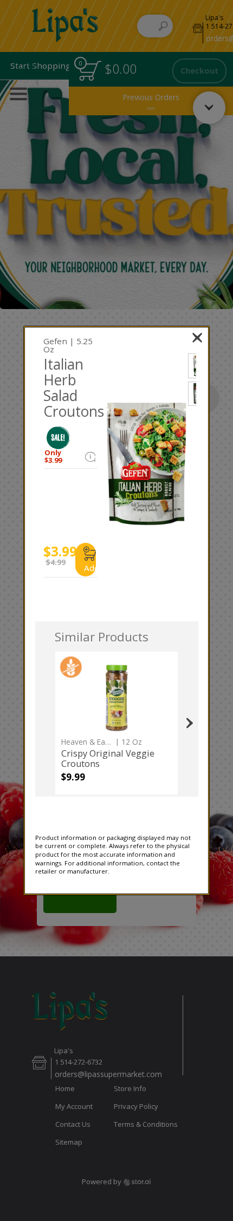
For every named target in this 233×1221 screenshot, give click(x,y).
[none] (116, 723)
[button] (58, 437)
